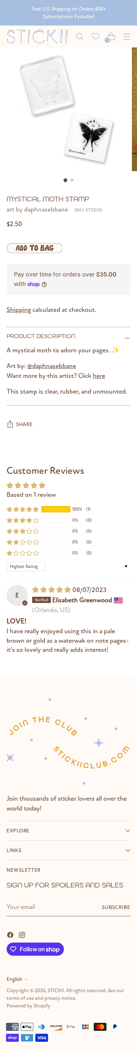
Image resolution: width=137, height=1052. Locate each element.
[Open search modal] (79, 36)
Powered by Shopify (28, 1006)
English (14, 979)
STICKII (55, 990)
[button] (23, 509)
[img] (52, 590)
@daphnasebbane (51, 366)
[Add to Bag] (34, 248)
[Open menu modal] (126, 36)
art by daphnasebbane (37, 209)
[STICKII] (39, 36)
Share (24, 424)
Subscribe (116, 907)
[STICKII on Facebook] (11, 934)
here (99, 376)
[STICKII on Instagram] (22, 934)
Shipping (19, 310)
